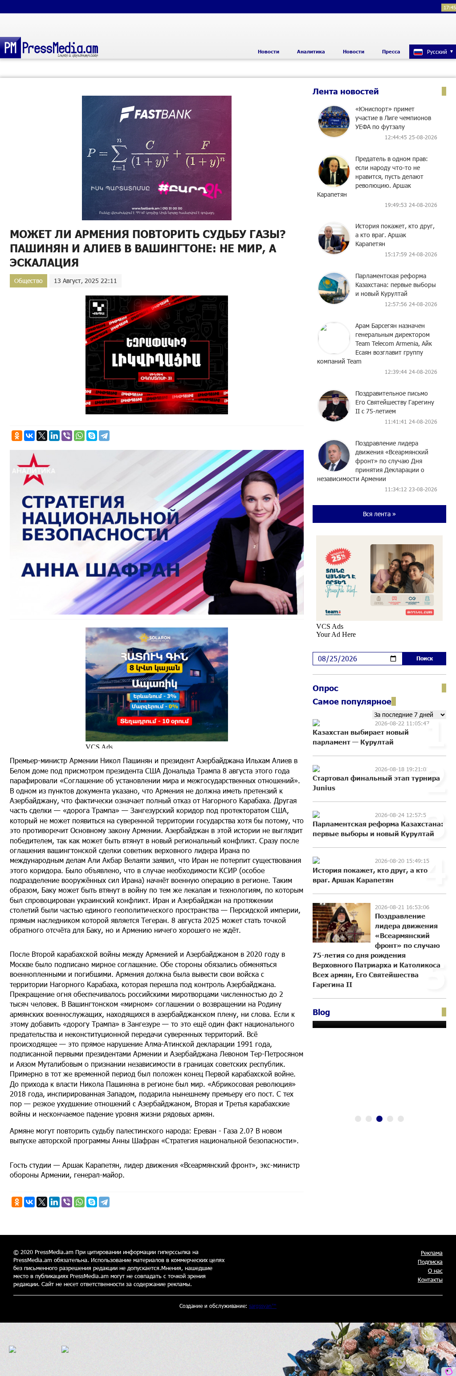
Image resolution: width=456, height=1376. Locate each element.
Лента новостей (346, 91)
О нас (435, 1270)
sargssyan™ (263, 1306)
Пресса (391, 51)
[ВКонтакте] (29, 435)
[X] (42, 435)
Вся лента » (379, 514)
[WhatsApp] (79, 435)
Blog (321, 1012)
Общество (28, 280)
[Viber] (66, 435)
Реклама (432, 1252)
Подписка (430, 1261)
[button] (358, 1119)
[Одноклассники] (17, 435)
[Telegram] (104, 435)
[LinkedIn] (54, 435)
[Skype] (91, 435)
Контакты (430, 1279)
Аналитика (311, 51)
